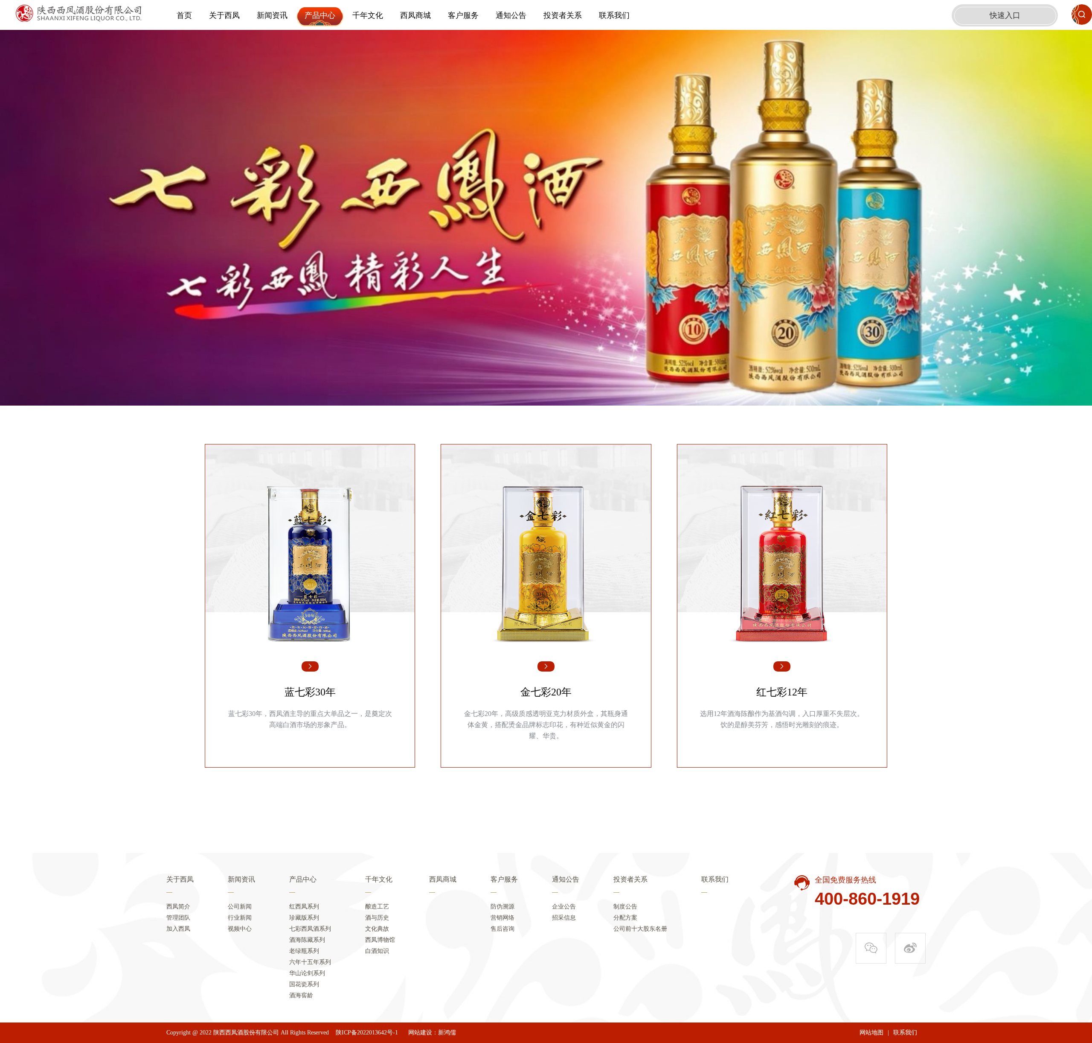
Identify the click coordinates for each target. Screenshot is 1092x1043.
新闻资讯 (272, 15)
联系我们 (614, 15)
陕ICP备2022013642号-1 (367, 1032)
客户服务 (463, 15)
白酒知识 (377, 951)
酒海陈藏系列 (307, 940)
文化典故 (377, 929)
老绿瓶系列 (304, 951)
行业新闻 (240, 917)
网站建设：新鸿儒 (432, 1032)
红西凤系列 (304, 906)
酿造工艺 (377, 906)
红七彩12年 (781, 692)
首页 (184, 15)
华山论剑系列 (307, 973)
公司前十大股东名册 (640, 929)
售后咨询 (502, 929)
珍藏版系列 (304, 917)
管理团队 (178, 917)
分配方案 (625, 917)
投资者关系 (562, 15)
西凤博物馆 (380, 940)
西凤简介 (178, 906)
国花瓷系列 (304, 984)
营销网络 (502, 917)
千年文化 (367, 15)
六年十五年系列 (310, 962)
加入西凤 (178, 929)
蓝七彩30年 (310, 692)
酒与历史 (377, 917)
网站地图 (871, 1032)
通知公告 (511, 15)
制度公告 (625, 906)
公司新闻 (240, 906)
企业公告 (564, 906)
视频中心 (240, 929)
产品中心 (320, 15)
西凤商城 (415, 15)
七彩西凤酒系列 (310, 929)
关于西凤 (224, 15)
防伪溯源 (502, 906)
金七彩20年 (546, 692)
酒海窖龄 (301, 995)
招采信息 (564, 917)
